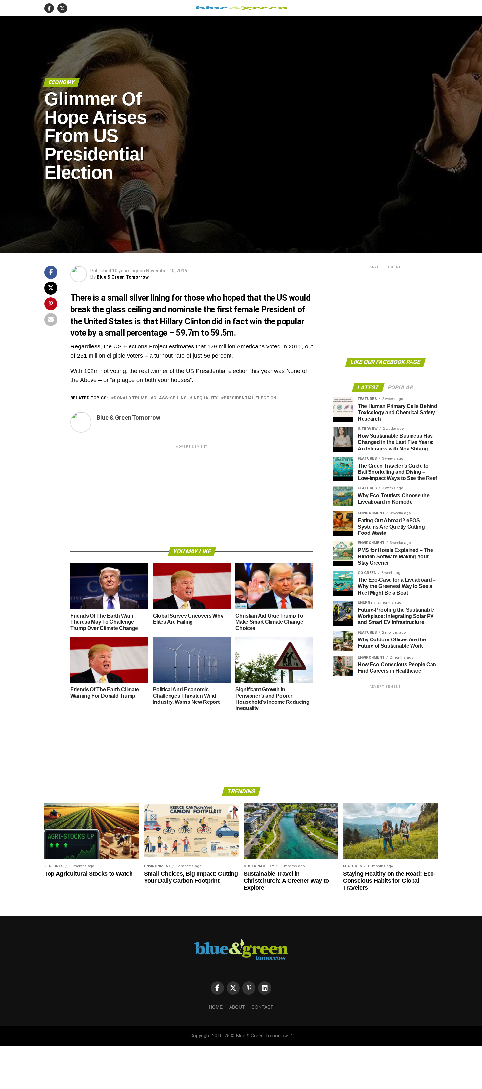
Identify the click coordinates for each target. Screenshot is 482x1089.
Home (216, 1007)
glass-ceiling (170, 398)
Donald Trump (131, 398)
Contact (262, 1007)
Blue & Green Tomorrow (123, 277)
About (237, 1007)
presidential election (250, 398)
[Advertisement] (191, 495)
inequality (205, 398)
